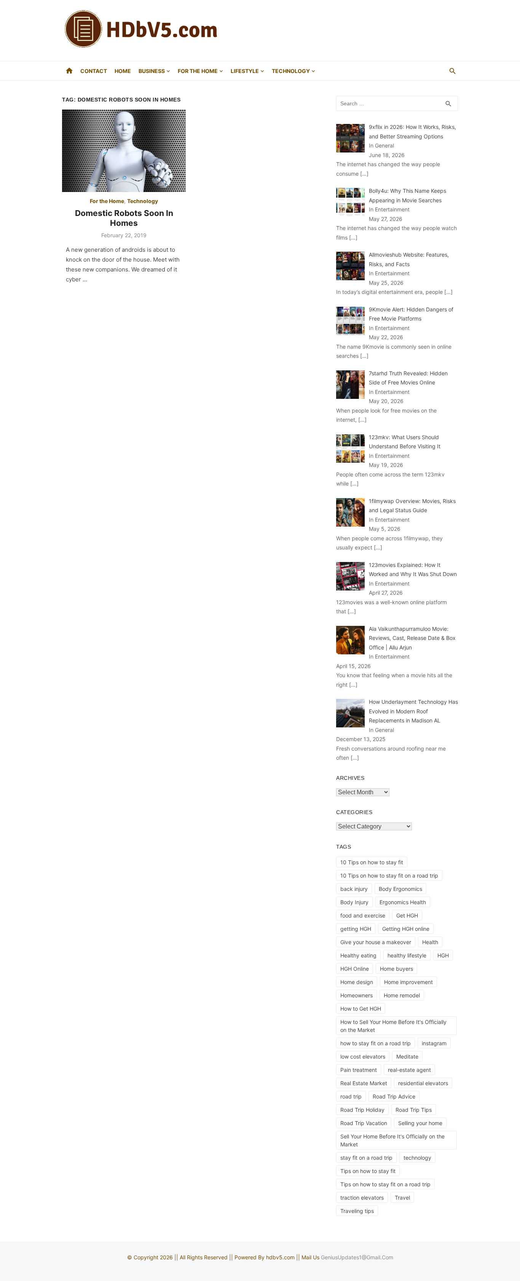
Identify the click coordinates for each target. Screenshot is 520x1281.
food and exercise (362, 915)
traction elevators (362, 1197)
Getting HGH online (405, 928)
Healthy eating (358, 955)
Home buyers (396, 968)
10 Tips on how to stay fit (371, 862)
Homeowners (356, 995)
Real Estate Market (363, 1083)
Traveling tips (357, 1211)
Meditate (407, 1056)
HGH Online (354, 968)
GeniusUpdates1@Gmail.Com (357, 1257)
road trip (351, 1096)
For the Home (198, 71)
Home (123, 71)
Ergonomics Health (403, 902)
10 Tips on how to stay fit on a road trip (389, 875)
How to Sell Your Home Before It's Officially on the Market (393, 1026)
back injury (354, 889)
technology (417, 1157)
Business (152, 71)
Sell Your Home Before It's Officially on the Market (392, 1140)
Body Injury (354, 902)
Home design (356, 982)
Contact (93, 71)
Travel (402, 1197)
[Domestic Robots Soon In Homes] (124, 151)
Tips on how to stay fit (368, 1171)
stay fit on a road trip (366, 1157)
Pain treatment (358, 1070)
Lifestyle (245, 71)
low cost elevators (362, 1056)
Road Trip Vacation (363, 1123)
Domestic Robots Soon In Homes (124, 218)
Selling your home (420, 1123)
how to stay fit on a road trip (375, 1043)
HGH (443, 955)
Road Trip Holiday (362, 1109)
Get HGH (407, 915)
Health (430, 942)
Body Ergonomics (400, 889)
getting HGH (355, 928)
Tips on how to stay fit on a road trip (385, 1184)
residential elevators (423, 1083)
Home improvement (408, 982)
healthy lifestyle (407, 955)
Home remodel (402, 995)
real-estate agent (409, 1070)
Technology (291, 71)
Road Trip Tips (414, 1109)
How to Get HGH (360, 1008)
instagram (434, 1043)
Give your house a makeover (375, 942)
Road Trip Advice (394, 1096)
